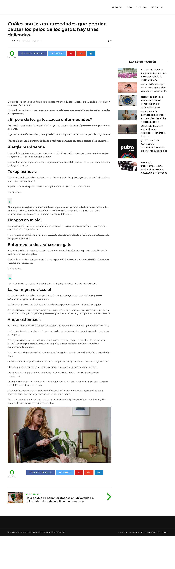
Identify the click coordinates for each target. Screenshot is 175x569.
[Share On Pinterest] (71, 53)
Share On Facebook (33, 53)
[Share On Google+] (81, 53)
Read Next (33, 494)
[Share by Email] (91, 53)
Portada (116, 7)
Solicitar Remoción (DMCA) (150, 532)
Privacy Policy (134, 532)
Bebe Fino (16, 41)
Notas (129, 7)
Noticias (141, 7)
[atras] (10, 201)
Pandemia (156, 7)
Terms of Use (122, 532)
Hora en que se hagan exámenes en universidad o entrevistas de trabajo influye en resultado (60, 499)
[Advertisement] (29, 80)
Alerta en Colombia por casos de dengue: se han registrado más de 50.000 (154, 87)
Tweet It (58, 53)
